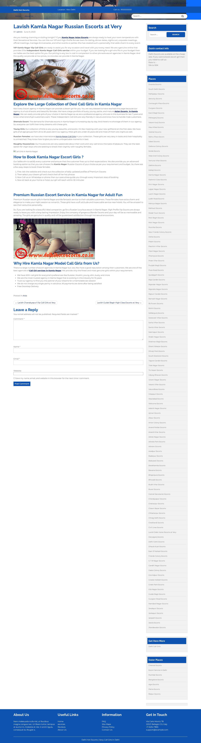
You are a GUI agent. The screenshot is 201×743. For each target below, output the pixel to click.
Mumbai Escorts (155, 675)
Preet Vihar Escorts (156, 261)
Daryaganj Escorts (156, 537)
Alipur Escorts (154, 418)
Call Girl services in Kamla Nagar (45, 270)
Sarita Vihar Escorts (157, 323)
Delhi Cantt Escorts (156, 542)
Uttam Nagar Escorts (157, 380)
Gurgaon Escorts (155, 108)
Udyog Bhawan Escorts (158, 375)
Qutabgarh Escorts (156, 275)
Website (17, 371)
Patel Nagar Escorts (157, 251)
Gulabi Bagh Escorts (157, 594)
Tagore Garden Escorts (158, 361)
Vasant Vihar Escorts (157, 384)
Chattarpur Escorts (156, 504)
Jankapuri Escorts (156, 613)
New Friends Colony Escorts (160, 232)
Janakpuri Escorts (156, 608)
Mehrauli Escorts (155, 208)
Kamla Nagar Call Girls (66, 136)
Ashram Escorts (155, 446)
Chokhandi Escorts (156, 523)
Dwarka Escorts (155, 84)
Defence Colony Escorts (158, 146)
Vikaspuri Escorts (156, 394)
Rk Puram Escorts (156, 303)
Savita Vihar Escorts (157, 327)
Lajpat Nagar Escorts (157, 189)
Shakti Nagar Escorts (157, 337)
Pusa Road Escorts (156, 270)
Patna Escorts (154, 689)
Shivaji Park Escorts (157, 351)
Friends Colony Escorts (158, 556)
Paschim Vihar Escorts (158, 246)
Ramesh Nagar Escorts (158, 299)
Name (16, 347)
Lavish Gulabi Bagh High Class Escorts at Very (118, 303)
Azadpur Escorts (155, 451)
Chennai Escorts (155, 665)
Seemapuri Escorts (156, 332)
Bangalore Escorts (156, 680)
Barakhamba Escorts (157, 465)
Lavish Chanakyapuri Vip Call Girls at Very (36, 303)
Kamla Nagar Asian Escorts (75, 37)
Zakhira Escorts (155, 165)
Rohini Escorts (154, 308)
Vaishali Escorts (155, 132)
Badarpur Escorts (156, 456)
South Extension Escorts (158, 356)
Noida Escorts (154, 151)
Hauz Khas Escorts (156, 127)
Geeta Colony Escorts (157, 570)
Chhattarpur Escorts (157, 513)
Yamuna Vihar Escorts (157, 161)
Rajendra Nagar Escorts (158, 289)
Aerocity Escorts (155, 99)
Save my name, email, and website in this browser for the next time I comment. (52, 378)
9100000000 (126, 9)
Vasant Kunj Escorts (157, 122)
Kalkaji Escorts (154, 170)
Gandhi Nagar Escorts (157, 566)
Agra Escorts (154, 684)
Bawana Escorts (155, 470)
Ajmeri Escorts (155, 413)
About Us (29, 16)
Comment (18, 319)
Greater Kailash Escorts (158, 580)
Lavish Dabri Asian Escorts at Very (162, 532)
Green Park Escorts (156, 585)
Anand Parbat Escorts (157, 427)
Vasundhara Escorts (156, 389)
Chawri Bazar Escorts (157, 508)
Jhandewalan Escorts (157, 627)
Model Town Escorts (157, 213)
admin (20, 32)
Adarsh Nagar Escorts (157, 408)
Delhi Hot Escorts (21, 10)
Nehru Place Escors (156, 137)
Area (25, 296)
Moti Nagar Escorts (156, 222)
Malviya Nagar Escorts (158, 203)
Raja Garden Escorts (157, 280)
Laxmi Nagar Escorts (157, 194)
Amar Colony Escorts (157, 423)
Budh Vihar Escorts (156, 485)
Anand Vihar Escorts (157, 432)
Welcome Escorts (156, 404)
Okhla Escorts (154, 237)
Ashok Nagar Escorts (157, 437)
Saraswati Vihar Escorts (158, 318)
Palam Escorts (154, 242)
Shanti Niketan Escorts (158, 346)
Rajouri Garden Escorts (158, 294)
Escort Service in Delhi (158, 670)
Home (18, 16)
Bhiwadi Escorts (155, 480)
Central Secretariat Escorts (159, 494)
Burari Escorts (154, 489)
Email (16, 359)
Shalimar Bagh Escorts (158, 342)
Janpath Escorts (155, 618)
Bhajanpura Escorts (156, 475)
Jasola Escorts (154, 623)
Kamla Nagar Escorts (157, 175)
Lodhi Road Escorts (156, 199)
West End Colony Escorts (159, 156)
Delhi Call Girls (155, 646)
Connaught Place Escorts (159, 103)
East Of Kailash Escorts (158, 551)
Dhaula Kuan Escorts (157, 546)
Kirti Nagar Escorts (156, 184)
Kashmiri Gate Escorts (158, 180)
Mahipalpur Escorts (156, 94)
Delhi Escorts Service (176, 3)
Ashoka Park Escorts (157, 442)
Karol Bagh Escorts (156, 113)
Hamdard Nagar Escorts (158, 604)
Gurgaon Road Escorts (158, 599)
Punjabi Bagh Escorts (157, 265)
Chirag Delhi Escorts (157, 518)
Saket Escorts (154, 141)
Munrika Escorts (155, 227)
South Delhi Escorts (157, 89)
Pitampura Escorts (156, 256)
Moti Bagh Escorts (156, 218)
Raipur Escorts (154, 694)
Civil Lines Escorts (156, 527)
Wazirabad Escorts (156, 399)
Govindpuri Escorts (156, 575)
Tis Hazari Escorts (156, 370)
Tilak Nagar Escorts (156, 365)
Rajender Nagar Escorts (158, 284)
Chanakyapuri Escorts (157, 499)
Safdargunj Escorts (156, 313)
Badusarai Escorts (156, 461)
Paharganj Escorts (156, 118)
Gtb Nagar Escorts (156, 589)
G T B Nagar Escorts (157, 561)
